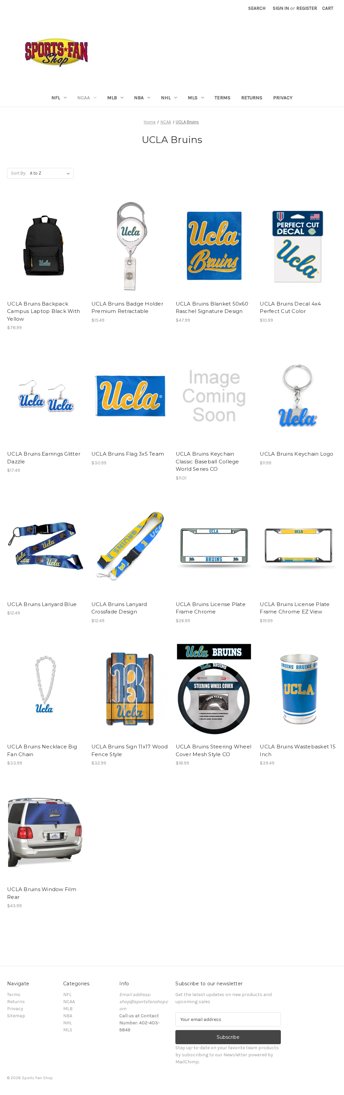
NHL (166, 98)
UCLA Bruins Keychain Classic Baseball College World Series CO (207, 461)
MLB (112, 98)
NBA (139, 98)
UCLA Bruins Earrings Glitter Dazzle (43, 458)
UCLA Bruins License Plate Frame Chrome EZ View (295, 608)
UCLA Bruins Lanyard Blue (42, 604)
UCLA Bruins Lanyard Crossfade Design (119, 608)
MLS (193, 98)
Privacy (283, 98)
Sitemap (16, 1016)
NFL (55, 98)
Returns (251, 98)
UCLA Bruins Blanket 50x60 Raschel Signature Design (212, 308)
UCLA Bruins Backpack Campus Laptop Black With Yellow (43, 311)
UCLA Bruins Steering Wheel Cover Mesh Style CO (214, 750)
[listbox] (51, 173)
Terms (222, 98)
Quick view (45, 240)
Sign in (281, 8)
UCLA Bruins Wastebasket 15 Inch (298, 750)
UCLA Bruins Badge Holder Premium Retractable (127, 308)
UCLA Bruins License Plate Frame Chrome (211, 608)
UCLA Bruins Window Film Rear (41, 893)
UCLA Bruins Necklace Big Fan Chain (42, 750)
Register (306, 8)
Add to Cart (45, 251)
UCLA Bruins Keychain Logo (296, 454)
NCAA (83, 98)
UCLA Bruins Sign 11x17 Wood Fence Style (129, 750)
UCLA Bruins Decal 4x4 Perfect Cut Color (290, 308)
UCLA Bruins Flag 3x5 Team (127, 454)
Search (256, 8)
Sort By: (18, 173)
